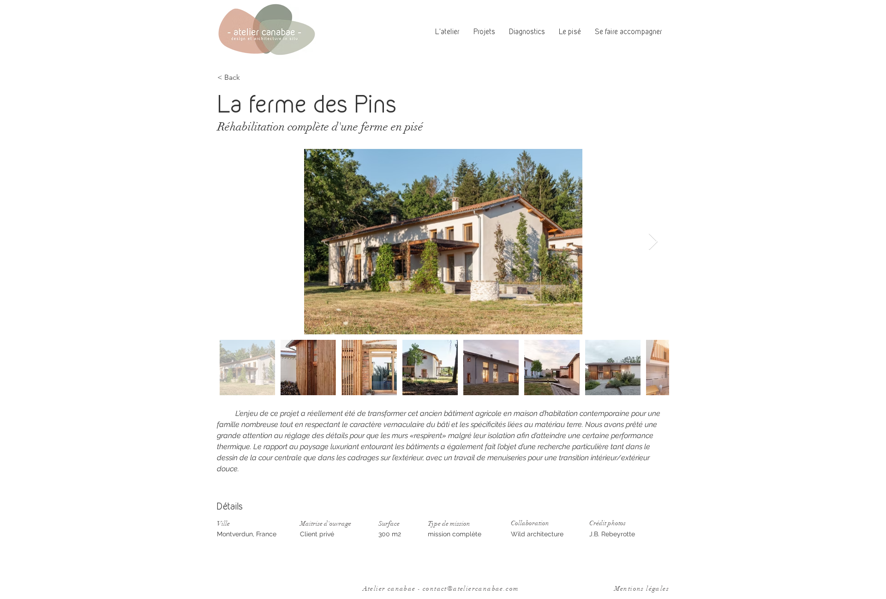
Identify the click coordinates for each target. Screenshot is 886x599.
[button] (570, 31)
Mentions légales (641, 589)
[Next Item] (653, 242)
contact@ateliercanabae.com (471, 589)
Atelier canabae (390, 589)
